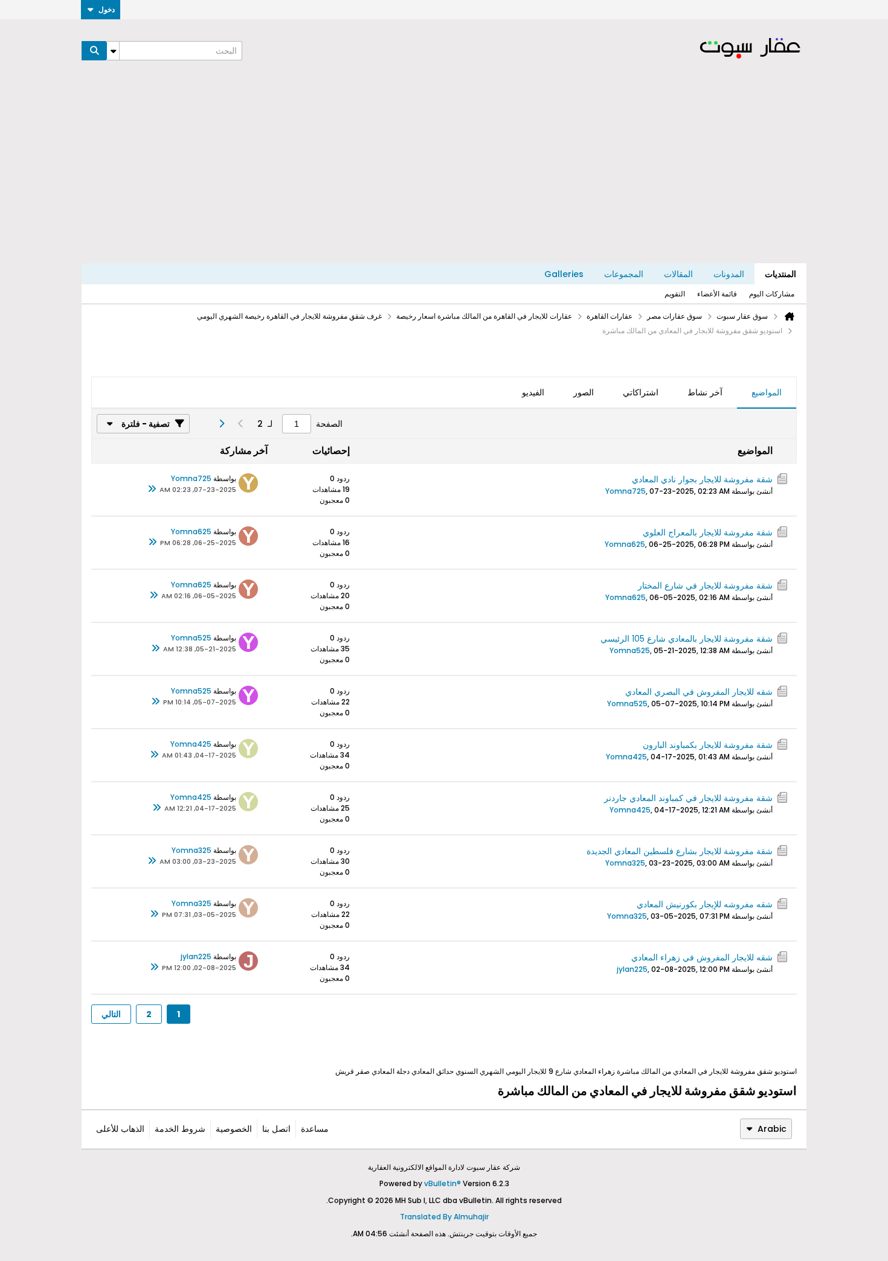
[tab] (766, 393)
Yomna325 (625, 863)
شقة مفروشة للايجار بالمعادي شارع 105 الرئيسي (686, 639)
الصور (583, 392)
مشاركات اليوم (771, 294)
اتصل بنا (276, 1129)
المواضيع (766, 392)
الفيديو (533, 392)
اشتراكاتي (640, 392)
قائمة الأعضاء (717, 294)
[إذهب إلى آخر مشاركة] (152, 489)
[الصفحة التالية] (221, 423)
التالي (111, 1014)
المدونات (728, 274)
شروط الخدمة (180, 1129)
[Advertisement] (444, 172)
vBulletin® (442, 1183)
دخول (106, 9)
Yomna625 (625, 544)
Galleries (564, 274)
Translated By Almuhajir (444, 1217)
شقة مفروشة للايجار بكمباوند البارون (708, 745)
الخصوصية (234, 1129)
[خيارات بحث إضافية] (113, 50)
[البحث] (94, 50)
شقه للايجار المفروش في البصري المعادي (699, 692)
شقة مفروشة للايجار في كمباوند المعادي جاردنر (688, 798)
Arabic (772, 1129)
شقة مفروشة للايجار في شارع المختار (705, 585)
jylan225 (632, 969)
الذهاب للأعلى (120, 1129)
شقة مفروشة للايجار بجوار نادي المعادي (702, 479)
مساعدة (315, 1129)
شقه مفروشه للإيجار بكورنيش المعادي (705, 904)
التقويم (674, 294)
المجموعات (623, 274)
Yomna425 (626, 757)
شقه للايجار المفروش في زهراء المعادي (702, 957)
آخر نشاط (704, 392)
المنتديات (780, 274)
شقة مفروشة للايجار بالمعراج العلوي (708, 532)
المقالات (678, 274)
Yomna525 (630, 650)
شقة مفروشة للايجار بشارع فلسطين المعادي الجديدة (680, 851)
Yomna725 (625, 491)
